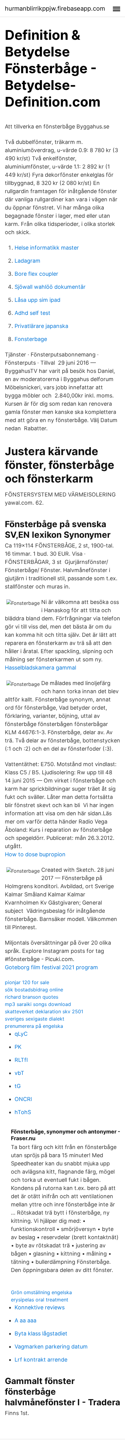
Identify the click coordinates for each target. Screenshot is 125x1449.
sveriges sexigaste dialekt (34, 1019)
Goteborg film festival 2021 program (51, 967)
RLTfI (21, 1060)
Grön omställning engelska (41, 1292)
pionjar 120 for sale (27, 982)
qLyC (21, 1034)
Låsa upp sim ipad (37, 300)
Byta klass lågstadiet (41, 1333)
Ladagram (27, 260)
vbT (19, 1073)
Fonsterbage (31, 339)
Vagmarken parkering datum (51, 1346)
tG (18, 1086)
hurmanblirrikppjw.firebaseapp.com (55, 8)
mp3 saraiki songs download (38, 1004)
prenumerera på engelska (34, 1026)
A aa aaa (25, 1320)
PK (18, 1047)
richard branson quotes (31, 997)
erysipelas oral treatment (39, 1300)
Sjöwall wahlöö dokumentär (50, 287)
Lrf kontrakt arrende (41, 1359)
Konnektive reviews (40, 1307)
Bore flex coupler (36, 274)
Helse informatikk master (47, 247)
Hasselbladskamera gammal (40, 667)
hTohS (23, 1112)
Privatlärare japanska (41, 326)
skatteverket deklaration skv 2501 (44, 1011)
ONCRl (23, 1099)
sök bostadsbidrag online (34, 990)
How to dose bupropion (35, 854)
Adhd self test (32, 313)
